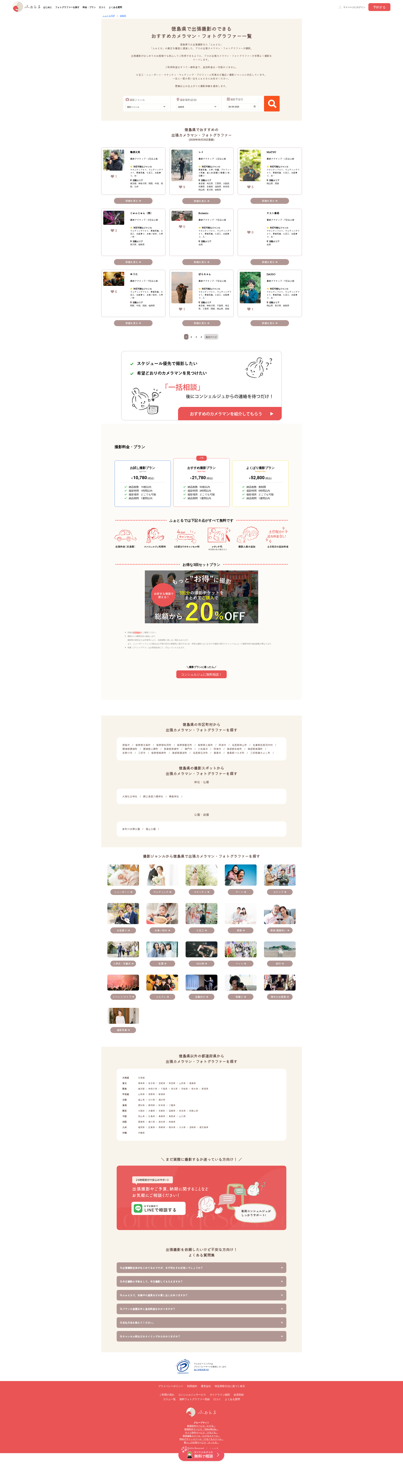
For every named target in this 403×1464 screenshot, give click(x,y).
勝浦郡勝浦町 (129, 749)
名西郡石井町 (200, 753)
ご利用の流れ (166, 1394)
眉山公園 (151, 829)
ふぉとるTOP (109, 15)
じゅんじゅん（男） (141, 213)
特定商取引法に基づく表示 (230, 1386)
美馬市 (217, 753)
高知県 (162, 1121)
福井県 (162, 1099)
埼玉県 (174, 1088)
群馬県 (205, 1088)
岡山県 (141, 1116)
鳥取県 (172, 1116)
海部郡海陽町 (255, 749)
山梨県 (141, 1094)
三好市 (142, 753)
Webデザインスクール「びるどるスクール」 (201, 1439)
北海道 (141, 1077)
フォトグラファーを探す (67, 7)
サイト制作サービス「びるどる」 (201, 1432)
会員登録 (239, 1394)
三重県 (172, 1105)
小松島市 (203, 749)
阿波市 (222, 745)
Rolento (203, 213)
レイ (201, 152)
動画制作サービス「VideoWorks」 (201, 1429)
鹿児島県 (203, 1127)
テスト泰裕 (273, 213)
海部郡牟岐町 (234, 749)
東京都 (141, 1088)
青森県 (141, 1083)
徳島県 (123, 15)
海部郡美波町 (179, 753)
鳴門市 (188, 749)
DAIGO (271, 274)
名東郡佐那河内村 (263, 745)
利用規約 (137, 632)
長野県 (151, 1094)
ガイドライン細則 (220, 1394)
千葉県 (164, 1088)
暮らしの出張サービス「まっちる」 (201, 1442)
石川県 (151, 1099)
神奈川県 (152, 1088)
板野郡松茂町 (163, 745)
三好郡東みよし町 (260, 753)
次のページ (211, 336)
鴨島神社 (174, 796)
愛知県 (141, 1105)
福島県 (192, 1083)
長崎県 (162, 1127)
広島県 (151, 1116)
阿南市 (217, 749)
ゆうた (134, 274)
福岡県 (141, 1127)
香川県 (151, 1121)
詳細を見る (132, 201)
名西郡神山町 (239, 745)
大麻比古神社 (129, 796)
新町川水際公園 (131, 829)
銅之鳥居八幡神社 (153, 796)
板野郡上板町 (205, 745)
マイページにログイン (354, 7)
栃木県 (194, 1088)
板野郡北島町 (143, 745)
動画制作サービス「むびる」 (201, 1425)
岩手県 (151, 1083)
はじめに (47, 7)
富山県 (141, 1099)
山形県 (182, 1083)
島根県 (162, 1116)
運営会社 (206, 1386)
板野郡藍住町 (184, 745)
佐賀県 (151, 1127)
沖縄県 (141, 1132)
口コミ (102, 7)
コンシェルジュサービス (192, 1394)
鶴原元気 (135, 152)
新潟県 (162, 1094)
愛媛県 (141, 1121)
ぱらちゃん (205, 274)
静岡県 (151, 1105)
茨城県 (184, 1088)
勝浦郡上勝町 (150, 749)
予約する (379, 7)
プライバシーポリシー (170, 1386)
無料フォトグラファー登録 (194, 1399)
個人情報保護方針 (201, 1369)
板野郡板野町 (158, 753)
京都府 (162, 1110)
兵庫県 (151, 1110)
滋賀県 (172, 1110)
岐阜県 (162, 1105)
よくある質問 (115, 7)
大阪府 (141, 1110)
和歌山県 (193, 1110)
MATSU (271, 152)
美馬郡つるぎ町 (235, 753)
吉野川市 (127, 753)
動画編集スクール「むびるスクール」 (201, 1435)
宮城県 (162, 1083)
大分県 (182, 1127)
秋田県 (172, 1083)
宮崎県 (192, 1127)
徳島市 (126, 745)
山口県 (182, 1116)
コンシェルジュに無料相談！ (201, 674)
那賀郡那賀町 (171, 749)
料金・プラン (89, 7)
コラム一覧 (169, 1399)
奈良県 (182, 1110)
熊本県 (172, 1127)
